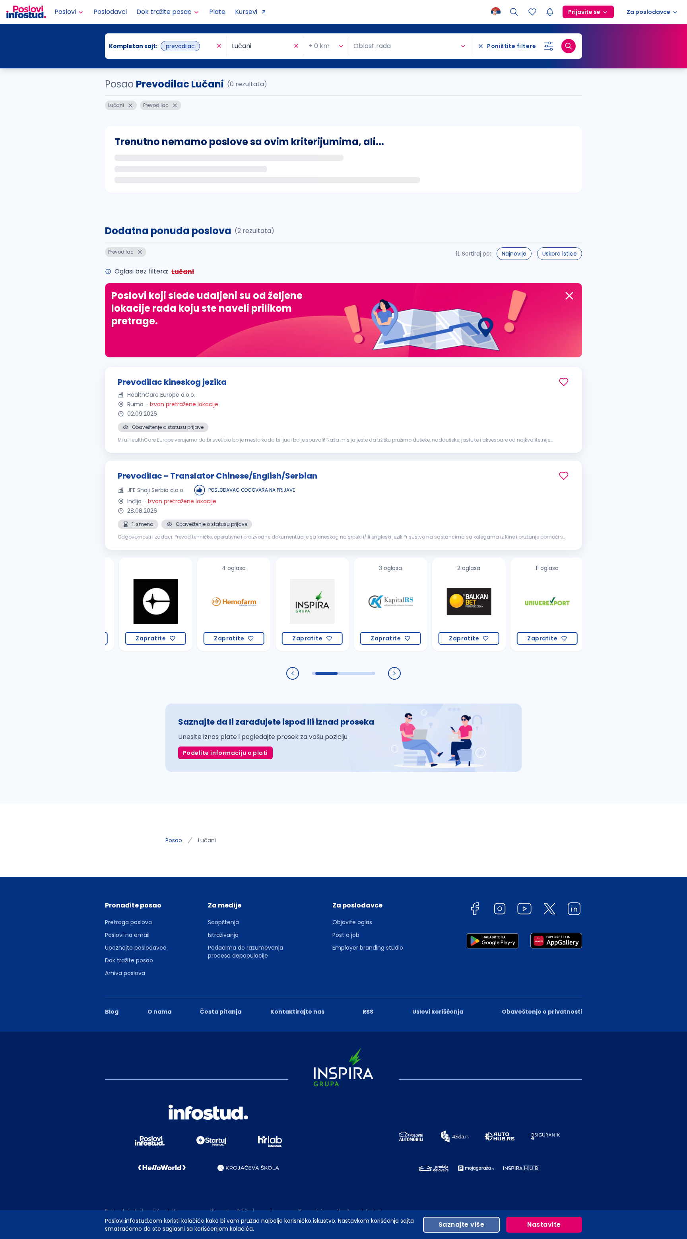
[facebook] (475, 910)
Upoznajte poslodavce (136, 948)
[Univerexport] (521, 604)
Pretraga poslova (128, 922)
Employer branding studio (367, 948)
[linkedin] (574, 910)
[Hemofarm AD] (208, 604)
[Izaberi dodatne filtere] (548, 46)
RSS (368, 1012)
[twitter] (549, 910)
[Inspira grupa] (286, 604)
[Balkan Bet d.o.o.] (443, 604)
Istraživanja (223, 935)
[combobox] (161, 46)
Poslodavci (110, 11)
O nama (159, 1012)
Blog (111, 1012)
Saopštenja (223, 922)
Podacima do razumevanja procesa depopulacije (245, 952)
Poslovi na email (127, 935)
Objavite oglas (352, 922)
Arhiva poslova (125, 973)
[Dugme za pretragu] (568, 46)
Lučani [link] (207, 840)
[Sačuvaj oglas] (563, 382)
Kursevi (246, 11)
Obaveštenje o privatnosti (542, 1012)
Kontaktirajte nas (297, 1012)
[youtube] (524, 910)
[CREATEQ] (130, 604)
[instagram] (500, 910)
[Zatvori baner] (569, 295)
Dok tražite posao (129, 960)
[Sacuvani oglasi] (532, 12)
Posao (173, 840)
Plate (217, 11)
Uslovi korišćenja (437, 1012)
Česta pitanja (220, 1012)
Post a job (345, 935)
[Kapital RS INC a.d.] (365, 604)
